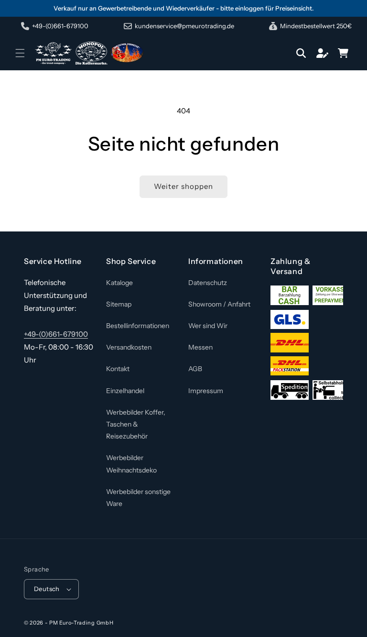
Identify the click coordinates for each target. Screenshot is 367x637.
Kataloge (119, 282)
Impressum (205, 390)
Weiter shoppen (183, 186)
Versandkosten (128, 347)
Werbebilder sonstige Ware (138, 497)
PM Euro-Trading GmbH (81, 622)
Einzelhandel (125, 390)
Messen (200, 347)
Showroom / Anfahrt (219, 304)
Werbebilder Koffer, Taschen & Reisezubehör (135, 424)
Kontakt (118, 368)
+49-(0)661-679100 (56, 334)
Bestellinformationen (137, 325)
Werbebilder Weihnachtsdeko (131, 463)
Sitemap (118, 304)
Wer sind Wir (207, 325)
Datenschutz (207, 282)
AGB (195, 368)
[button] (20, 53)
